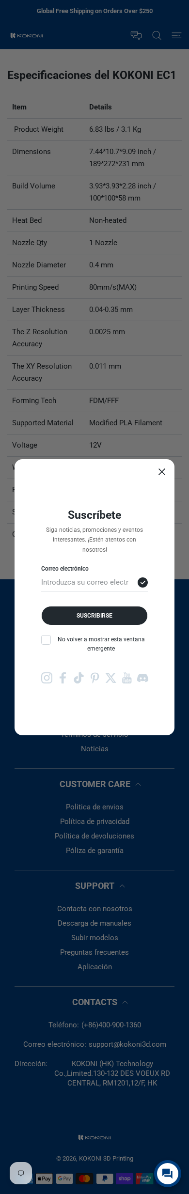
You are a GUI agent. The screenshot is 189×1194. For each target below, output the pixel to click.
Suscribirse (94, 615)
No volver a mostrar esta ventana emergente (101, 644)
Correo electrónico (65, 568)
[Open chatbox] (167, 1173)
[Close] (162, 472)
